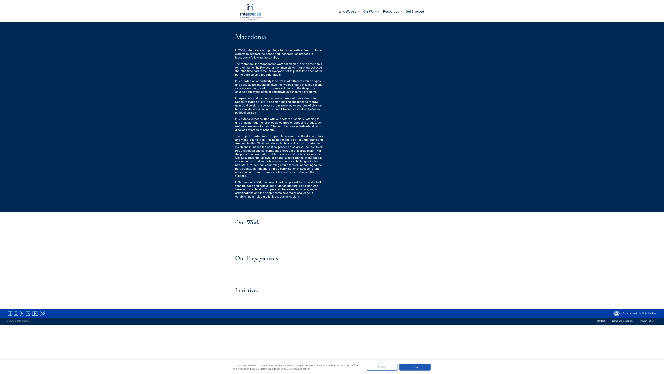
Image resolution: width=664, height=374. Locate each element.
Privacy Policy (647, 321)
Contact (601, 321)
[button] (349, 11)
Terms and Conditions (623, 321)
